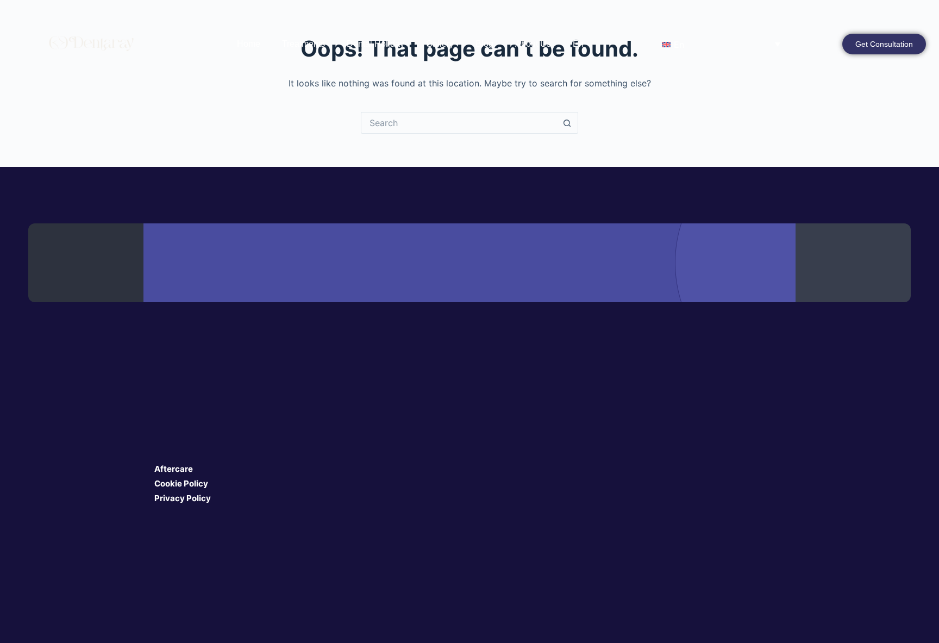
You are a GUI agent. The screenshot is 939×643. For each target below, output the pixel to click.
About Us (533, 43)
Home (248, 43)
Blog (484, 43)
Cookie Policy (181, 483)
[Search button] (567, 123)
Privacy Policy (182, 498)
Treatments (303, 43)
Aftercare (173, 469)
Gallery (440, 43)
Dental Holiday (375, 43)
